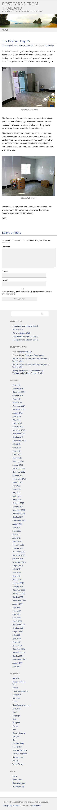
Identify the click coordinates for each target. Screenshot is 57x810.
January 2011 (17, 548)
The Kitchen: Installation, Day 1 (25, 340)
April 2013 (16, 455)
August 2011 (17, 524)
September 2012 (19, 479)
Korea (14, 712)
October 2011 (17, 517)
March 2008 (17, 646)
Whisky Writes (18, 361)
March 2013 (17, 458)
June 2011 (16, 531)
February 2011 (18, 545)
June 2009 (16, 611)
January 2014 (17, 427)
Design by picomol (11, 805)
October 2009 (17, 597)
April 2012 (16, 496)
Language (16, 716)
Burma (15, 688)
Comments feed (18, 783)
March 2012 (17, 500)
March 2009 (17, 621)
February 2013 (18, 461)
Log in (14, 776)
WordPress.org (18, 787)
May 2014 (16, 420)
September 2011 (18, 521)
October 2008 (17, 628)
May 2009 (16, 614)
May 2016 (16, 385)
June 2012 (16, 489)
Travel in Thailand (19, 754)
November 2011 (18, 514)
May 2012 (16, 493)
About (5, 30)
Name (5, 271)
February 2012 (18, 503)
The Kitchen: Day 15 (16, 41)
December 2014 (18, 406)
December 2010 (18, 552)
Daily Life (16, 698)
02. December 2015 (10, 46)
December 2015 (18, 392)
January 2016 (17, 389)
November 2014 (18, 409)
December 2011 (18, 510)
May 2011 (16, 534)
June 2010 (16, 573)
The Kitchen (49, 46)
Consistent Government (34, 355)
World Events (17, 764)
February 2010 (18, 583)
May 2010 (16, 576)
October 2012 (17, 475)
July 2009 (16, 607)
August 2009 (17, 604)
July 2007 (16, 666)
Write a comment (26, 46)
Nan (14, 729)
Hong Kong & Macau (20, 705)
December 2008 (18, 625)
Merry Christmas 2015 (21, 333)
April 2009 (16, 618)
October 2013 (17, 437)
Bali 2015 (16, 678)
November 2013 (18, 434)
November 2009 (18, 593)
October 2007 (17, 656)
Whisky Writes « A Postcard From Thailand (29, 359)
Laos (14, 719)
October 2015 (17, 396)
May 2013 (16, 451)
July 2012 (16, 486)
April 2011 (16, 538)
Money (15, 726)
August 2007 (17, 663)
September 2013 (19, 441)
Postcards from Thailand (20, 6)
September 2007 (19, 659)
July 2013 (16, 444)
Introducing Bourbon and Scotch (25, 326)
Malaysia (16, 723)
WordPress (36, 805)
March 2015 (17, 402)
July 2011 (16, 527)
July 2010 (16, 569)
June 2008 (16, 639)
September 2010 (19, 562)
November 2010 (18, 555)
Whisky (15, 761)
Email (5, 280)
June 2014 (16, 416)
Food (14, 702)
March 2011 (17, 541)
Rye (14, 740)
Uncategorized (18, 757)
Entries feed (17, 780)
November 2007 (18, 653)
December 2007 (18, 649)
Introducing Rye (25, 352)
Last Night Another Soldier (32, 373)
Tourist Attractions (19, 750)
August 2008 (17, 632)
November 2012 (18, 472)
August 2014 (17, 413)
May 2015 (16, 399)
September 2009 (19, 600)
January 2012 (17, 507)
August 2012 (17, 482)
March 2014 (17, 423)
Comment (6, 246)
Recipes (15, 736)
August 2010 (17, 566)
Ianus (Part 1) (17, 329)
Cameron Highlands (20, 691)
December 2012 (18, 468)
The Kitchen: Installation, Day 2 (25, 336)
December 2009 (18, 590)
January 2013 (17, 465)
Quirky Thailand (18, 733)
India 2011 (16, 709)
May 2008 (16, 642)
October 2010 (17, 559)
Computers (16, 695)
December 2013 (18, 430)
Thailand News (18, 743)
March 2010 (17, 580)
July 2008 (16, 635)
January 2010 (17, 587)
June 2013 (16, 448)
